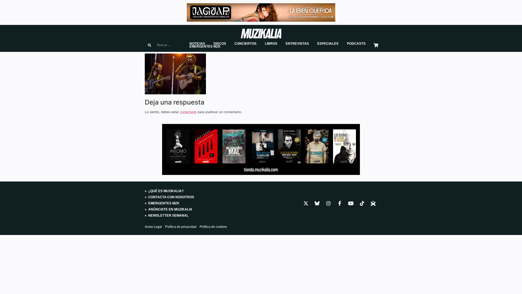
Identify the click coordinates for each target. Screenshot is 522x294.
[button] (197, 43)
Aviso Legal (153, 226)
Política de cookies (213, 226)
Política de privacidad (180, 226)
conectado (188, 112)
